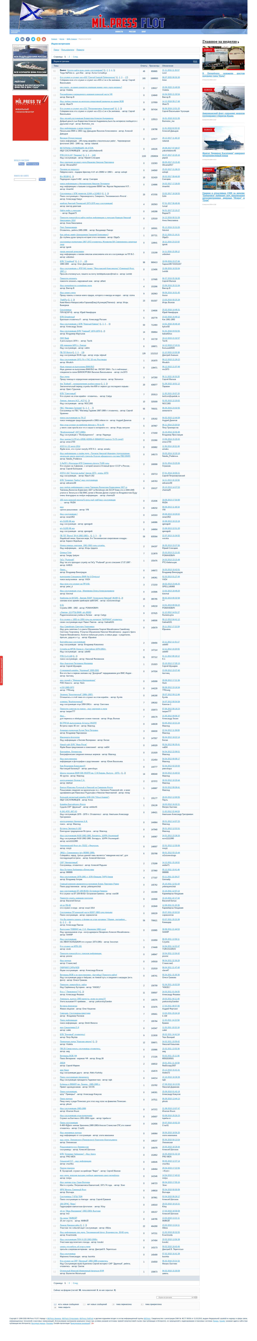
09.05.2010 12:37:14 (171, 1161)
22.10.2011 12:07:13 (171, 891)
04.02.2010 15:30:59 (171, 1271)
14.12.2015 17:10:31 (171, 345)
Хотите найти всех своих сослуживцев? (85, 70)
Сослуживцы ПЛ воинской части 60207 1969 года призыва (86, 912)
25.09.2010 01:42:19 (171, 1091)
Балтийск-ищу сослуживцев (72, 642)
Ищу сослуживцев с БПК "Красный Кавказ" (79, 324)
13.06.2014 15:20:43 (171, 439)
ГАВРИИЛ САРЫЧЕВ (69, 967)
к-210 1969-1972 (67, 687)
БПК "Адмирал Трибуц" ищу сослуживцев (79, 480)
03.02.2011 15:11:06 (171, 1056)
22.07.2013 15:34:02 (171, 536)
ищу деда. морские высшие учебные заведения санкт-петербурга (89, 1175)
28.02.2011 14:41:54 (171, 1034)
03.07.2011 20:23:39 (171, 919)
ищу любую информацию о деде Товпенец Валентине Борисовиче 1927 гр (93, 487)
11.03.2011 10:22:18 (171, 1027)
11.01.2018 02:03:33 (171, 128)
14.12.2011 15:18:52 (171, 862)
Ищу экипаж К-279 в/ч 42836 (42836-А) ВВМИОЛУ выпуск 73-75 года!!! (91, 439)
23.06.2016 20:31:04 (171, 285)
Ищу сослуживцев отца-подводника (76, 1115)
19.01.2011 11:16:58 (171, 1063)
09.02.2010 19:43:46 (171, 1246)
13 (83, 352)
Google (222, 1321)
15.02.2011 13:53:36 (171, 1049)
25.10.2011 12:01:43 (171, 884)
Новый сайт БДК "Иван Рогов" (73, 744)
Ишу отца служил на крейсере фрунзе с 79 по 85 (82, 425)
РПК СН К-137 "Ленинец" (71, 155)
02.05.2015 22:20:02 (171, 401)
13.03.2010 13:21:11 (171, 1218)
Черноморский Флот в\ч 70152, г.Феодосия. (79, 845)
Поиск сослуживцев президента (74, 1077)
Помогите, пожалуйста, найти (73, 984)
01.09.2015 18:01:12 (171, 384)
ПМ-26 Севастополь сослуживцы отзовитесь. (80, 1049)
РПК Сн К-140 (66, 656)
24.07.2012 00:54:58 (171, 702)
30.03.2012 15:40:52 (171, 773)
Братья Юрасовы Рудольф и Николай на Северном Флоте (86, 787)
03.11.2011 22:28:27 (171, 877)
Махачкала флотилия (70, 737)
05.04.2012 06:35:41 (171, 744)
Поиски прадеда (67, 1168)
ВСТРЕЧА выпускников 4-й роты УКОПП (78, 723)
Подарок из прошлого (69, 169)
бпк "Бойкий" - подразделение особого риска (80, 384)
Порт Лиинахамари (68, 227)
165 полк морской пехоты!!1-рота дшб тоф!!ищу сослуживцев (88, 500)
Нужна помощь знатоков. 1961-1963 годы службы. (82, 545)
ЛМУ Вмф (64, 338)
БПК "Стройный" (67, 261)
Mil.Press (147, 1318)
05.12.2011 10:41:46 (171, 869)
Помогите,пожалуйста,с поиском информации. (81, 953)
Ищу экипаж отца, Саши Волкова (75, 1182)
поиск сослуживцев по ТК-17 (73, 418)
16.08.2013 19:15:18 (171, 521)
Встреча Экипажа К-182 (70, 828)
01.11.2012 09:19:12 (171, 656)
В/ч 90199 (64, 176)
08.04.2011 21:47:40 (171, 967)
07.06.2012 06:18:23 (171, 709)
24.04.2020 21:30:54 (171, 94)
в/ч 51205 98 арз (67, 521)
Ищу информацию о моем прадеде (75, 128)
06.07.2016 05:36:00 (171, 278)
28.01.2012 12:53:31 (171, 828)
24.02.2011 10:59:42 (171, 1041)
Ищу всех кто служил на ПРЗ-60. (75, 584)
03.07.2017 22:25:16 (171, 155)
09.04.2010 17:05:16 (171, 1182)
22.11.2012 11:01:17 (171, 642)
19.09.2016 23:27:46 (171, 261)
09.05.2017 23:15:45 (171, 162)
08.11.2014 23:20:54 (171, 425)
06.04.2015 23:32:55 (171, 408)
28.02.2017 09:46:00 (171, 176)
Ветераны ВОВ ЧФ (68, 1056)
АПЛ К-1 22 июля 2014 (70, 446)
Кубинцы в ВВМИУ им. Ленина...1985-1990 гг (80, 1084)
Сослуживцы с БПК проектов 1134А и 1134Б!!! (80, 193)
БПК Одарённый (67, 317)
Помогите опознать (68, 278)
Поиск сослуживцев (69, 1123)
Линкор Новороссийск (70, 1225)
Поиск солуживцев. (68, 1091)
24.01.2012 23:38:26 (171, 836)
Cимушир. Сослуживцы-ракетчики (75, 1013)
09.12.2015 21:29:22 (171, 359)
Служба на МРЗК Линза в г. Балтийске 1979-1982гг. (83, 649)
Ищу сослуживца (67, 1254)
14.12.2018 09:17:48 (171, 101)
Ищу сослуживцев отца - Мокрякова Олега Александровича (87, 591)
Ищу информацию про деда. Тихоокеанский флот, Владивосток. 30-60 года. (94, 1232)
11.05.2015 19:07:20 (171, 393)
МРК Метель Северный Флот (73, 1189)
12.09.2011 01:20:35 (171, 905)
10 (85, 261)
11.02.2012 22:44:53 (171, 811)
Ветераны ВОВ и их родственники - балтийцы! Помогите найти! (88, 975)
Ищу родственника (68, 759)
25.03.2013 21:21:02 (171, 552)
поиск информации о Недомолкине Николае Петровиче (85, 183)
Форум (61, 39)
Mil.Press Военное (54, 1318)
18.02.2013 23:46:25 (171, 584)
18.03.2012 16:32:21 (171, 804)
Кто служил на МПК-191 (71, 946)
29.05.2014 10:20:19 (171, 453)
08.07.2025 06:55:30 (171, 77)
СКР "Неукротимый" (69, 862)
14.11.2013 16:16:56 (171, 480)
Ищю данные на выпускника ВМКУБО (77, 367)
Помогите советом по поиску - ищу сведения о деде (83, 709)
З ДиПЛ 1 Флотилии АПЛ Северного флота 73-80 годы (84, 463)
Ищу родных (65, 960)
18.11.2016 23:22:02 (171, 242)
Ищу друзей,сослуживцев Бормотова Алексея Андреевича (86, 118)
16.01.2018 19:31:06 (171, 118)
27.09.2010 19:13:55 (171, 1084)
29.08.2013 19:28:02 (171, 514)
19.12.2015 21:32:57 (171, 338)
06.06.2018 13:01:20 (171, 108)
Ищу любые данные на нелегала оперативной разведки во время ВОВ (92, 101)
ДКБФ (62, 1063)
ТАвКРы (63, 300)
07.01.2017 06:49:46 (171, 203)
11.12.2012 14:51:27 (171, 612)
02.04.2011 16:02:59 (171, 984)
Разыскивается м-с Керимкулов (74, 1147)
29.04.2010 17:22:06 (171, 1168)
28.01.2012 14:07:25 (171, 821)
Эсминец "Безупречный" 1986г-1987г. (76, 694)
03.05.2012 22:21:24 (171, 723)
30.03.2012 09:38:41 (171, 787)
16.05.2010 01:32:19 (171, 1154)
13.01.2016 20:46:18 (171, 324)
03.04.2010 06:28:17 (171, 1196)
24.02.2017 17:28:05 (171, 183)
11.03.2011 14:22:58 (171, 1020)
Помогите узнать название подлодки (76, 898)
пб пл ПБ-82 (65, 905)
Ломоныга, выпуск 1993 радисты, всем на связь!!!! (83, 999)
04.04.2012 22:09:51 (171, 752)
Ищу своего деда (68, 293)
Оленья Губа (65, 552)
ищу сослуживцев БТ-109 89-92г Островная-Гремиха (83, 891)
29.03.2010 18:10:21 (171, 1204)
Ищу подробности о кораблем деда (76, 285)
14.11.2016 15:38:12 (171, 251)
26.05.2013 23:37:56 (171, 545)
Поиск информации (68, 1020)
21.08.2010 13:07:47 (171, 1108)
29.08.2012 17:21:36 (171, 680)
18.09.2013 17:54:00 (171, 500)
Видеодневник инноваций (1, 670)
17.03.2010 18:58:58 (171, 1211)
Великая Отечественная (71, 138)
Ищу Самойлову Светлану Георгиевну (77, 626)
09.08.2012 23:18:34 (171, 687)
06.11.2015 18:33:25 (171, 376)
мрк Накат (64, 1070)
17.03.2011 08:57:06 (171, 1006)
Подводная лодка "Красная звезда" (76, 1041)
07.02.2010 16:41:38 (171, 1254)
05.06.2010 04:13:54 (171, 1140)
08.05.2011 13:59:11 (171, 939)
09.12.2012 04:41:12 (171, 619)
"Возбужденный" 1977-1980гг (73, 432)
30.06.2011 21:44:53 (171, 929)
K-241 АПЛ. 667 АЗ (68, 811)
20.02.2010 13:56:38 (171, 1239)
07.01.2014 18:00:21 (171, 473)
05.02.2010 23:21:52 (171, 1261)
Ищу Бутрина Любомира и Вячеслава (77, 869)
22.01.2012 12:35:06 (171, 845)
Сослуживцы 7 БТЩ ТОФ (71, 1196)
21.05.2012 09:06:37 (171, 716)
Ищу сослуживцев (68, 939)
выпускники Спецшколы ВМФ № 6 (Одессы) (80, 576)
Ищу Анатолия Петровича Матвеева (76, 663)
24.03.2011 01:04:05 (171, 992)
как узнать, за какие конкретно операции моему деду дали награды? (91, 87)
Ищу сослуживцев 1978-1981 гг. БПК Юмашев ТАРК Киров (86, 877)
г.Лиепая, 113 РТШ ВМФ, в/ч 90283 (75, 612)
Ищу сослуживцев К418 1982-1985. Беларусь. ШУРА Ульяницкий (89, 836)
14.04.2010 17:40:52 (171, 1175)
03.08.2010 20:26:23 (171, 1115)
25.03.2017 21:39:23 (171, 169)
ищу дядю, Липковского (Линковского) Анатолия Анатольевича (88, 1140)
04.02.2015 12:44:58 (171, 418)
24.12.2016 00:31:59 (171, 217)
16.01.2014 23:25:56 (171, 463)
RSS (195, 61)
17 (126, 77)
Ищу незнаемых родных (71, 1133)
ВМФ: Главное (72, 39)
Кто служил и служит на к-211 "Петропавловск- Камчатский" (87, 108)
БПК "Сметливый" (68, 393)
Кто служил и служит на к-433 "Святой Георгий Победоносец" (88, 77)
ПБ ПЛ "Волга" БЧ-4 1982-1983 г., (75, 536)
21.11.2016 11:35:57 (171, 70)
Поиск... (63, 570)
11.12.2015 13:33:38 (171, 352)
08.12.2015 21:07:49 (171, 367)
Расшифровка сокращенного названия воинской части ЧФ (86, 94)
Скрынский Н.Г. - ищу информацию (75, 1161)
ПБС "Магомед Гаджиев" (71, 408)
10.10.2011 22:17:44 (171, 898)
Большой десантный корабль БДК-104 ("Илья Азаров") (84, 797)
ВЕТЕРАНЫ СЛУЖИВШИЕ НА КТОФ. (77, 148)
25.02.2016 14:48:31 (171, 310)
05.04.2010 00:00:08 (171, 1189)
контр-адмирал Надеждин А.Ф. (74, 821)
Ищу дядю (64, 376)
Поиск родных (66, 1099)
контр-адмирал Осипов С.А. (72, 780)
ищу (62, 507)
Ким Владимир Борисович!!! (72, 766)
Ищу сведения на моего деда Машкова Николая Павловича (87, 162)
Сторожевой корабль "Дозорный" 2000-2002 (79, 670)
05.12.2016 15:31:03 (171, 227)
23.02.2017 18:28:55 (171, 193)
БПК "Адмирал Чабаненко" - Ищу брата (78, 1154)
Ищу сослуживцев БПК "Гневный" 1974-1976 (80, 331)
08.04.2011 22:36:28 (171, 960)
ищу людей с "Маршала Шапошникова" (77, 680)
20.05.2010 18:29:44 (171, 1147)
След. (75, 57)
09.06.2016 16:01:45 (171, 293)
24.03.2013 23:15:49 (171, 560)
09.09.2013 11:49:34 (171, 507)
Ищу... (63, 716)
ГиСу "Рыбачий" (67, 560)
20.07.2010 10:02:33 (171, 1123)
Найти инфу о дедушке (70, 210)
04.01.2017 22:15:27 (171, 210)
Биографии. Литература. (71, 752)
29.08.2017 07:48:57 (171, 148)
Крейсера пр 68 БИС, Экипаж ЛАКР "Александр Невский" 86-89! (89, 598)
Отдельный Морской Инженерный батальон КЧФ (82, 1271)
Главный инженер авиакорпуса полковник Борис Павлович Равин (89, 884)
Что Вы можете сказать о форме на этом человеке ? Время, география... (93, 919)
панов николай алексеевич (72, 251)
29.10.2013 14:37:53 (171, 487)
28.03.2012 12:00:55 (171, 797)
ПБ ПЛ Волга (66, 352)
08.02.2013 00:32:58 (171, 598)
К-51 (62, 605)
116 (93, 155)
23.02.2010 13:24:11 (171, 1225)
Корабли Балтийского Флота (73, 804)
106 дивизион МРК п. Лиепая (73, 345)
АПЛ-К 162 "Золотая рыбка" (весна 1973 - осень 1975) (84, 473)
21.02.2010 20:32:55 (171, 1232)
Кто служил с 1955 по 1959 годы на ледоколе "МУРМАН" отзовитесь (91, 619)
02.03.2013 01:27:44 (171, 576)
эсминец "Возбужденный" (71, 702)
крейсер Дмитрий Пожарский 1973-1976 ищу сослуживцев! (86, 203)
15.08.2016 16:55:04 (171, 268)
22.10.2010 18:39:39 (171, 1077)
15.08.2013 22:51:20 (171, 528)
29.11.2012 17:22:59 (171, 626)
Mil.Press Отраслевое (70, 1318)
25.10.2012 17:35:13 (171, 663)
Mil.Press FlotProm (86, 1318)
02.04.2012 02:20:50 (171, 766)
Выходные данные (38, 1323)
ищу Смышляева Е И (69, 1027)
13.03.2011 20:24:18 (171, 1013)
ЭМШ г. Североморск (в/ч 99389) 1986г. (77, 853)
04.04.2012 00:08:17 (171, 759)
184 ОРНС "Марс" (68, 1204)
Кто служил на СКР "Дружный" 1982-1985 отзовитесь (84, 1261)
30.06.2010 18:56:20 (171, 1133)
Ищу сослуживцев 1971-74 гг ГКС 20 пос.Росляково (83, 359)
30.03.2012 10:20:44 (171, 780)
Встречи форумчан (68, 1006)
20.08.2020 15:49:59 (171, 87)
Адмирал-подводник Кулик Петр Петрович (79, 730)
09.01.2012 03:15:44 (171, 853)
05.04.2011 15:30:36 (171, 975)
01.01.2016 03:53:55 (171, 331)
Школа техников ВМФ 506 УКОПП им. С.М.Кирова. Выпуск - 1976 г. (90, 773)
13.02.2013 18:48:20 (171, 591)
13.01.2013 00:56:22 (171, 605)
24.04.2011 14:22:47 (171, 946)
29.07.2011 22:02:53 (171, 912)
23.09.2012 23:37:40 (171, 670)
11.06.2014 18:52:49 (171, 446)
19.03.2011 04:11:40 (171, 999)
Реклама (49, 1323)
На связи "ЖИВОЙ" (68, 1218)
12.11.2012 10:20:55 (171, 649)
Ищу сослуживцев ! (69, 514)
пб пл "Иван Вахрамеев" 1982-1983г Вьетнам (80, 1211)
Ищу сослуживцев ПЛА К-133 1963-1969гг (79, 1239)
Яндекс (215, 1321)
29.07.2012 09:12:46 (171, 694)
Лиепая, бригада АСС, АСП (72, 401)
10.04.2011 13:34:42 (171, 953)
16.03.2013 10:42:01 (171, 570)
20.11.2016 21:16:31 (171, 235)
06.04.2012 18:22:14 (171, 737)
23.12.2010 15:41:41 (171, 1070)
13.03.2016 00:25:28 (171, 300)
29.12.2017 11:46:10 (171, 138)
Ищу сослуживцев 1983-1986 (73, 1108)
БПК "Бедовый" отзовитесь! (72, 1034)
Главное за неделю (219, 42)
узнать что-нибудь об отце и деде (75, 1246)
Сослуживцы (65, 310)
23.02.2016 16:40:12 (171, 317)
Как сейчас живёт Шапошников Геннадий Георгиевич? (84, 235)
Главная (54, 39)
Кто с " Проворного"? (69, 992)
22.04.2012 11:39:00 (171, 730)
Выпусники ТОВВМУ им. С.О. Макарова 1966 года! (83, 929)
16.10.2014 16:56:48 (171, 432)
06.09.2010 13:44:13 (171, 1099)
